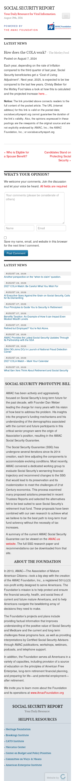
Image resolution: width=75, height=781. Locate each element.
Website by (52, 777)
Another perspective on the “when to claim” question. (32, 277)
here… (43, 94)
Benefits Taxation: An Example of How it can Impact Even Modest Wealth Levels (35, 317)
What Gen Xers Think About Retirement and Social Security (36, 370)
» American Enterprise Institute (23, 765)
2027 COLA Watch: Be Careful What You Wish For (31, 286)
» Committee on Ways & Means (23, 759)
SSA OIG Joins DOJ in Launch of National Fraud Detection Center (35, 350)
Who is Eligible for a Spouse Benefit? (16, 154)
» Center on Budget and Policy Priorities (27, 753)
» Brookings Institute (16, 735)
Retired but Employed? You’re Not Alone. (26, 328)
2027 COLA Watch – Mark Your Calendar (26, 361)
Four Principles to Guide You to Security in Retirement (33, 307)
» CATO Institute (14, 741)
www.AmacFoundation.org (47, 693)
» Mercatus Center (15, 747)
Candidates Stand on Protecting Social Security (57, 156)
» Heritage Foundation (17, 729)
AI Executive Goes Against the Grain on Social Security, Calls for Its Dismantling (37, 296)
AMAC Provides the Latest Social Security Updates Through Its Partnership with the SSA (36, 338)
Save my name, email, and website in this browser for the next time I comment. (35, 243)
